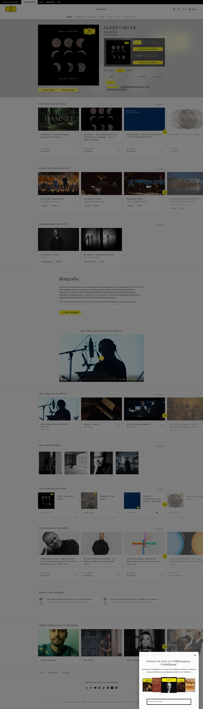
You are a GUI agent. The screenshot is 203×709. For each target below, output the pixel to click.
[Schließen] (195, 655)
